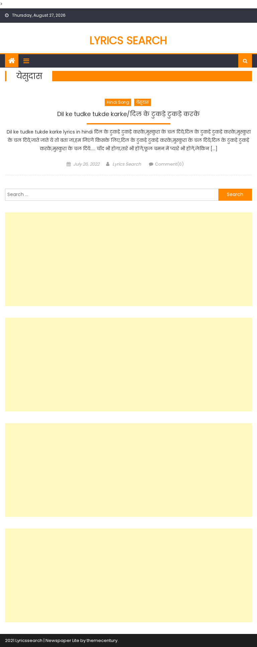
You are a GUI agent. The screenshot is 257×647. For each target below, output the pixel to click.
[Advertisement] (128, 259)
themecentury (102, 640)
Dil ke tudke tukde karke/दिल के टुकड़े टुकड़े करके (128, 114)
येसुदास (142, 102)
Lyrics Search (128, 40)
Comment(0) (169, 164)
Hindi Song (118, 102)
